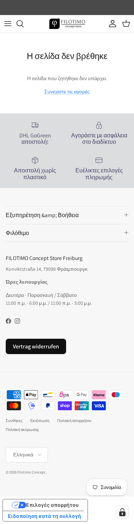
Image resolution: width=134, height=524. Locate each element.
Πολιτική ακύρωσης (22, 429)
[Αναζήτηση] (23, 23)
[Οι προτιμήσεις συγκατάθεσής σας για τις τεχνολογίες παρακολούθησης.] (122, 512)
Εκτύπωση (39, 420)
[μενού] (8, 23)
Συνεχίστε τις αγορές (67, 91)
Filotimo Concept (31, 472)
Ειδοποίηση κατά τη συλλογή (44, 516)
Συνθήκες (14, 420)
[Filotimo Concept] (67, 24)
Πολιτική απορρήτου (74, 420)
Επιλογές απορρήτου (52, 505)
